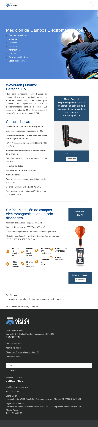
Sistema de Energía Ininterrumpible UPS (22, 352)
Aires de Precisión (14, 343)
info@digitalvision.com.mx (17, 387)
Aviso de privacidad (14, 377)
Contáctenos (71, 159)
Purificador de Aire (14, 357)
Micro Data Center (14, 348)
